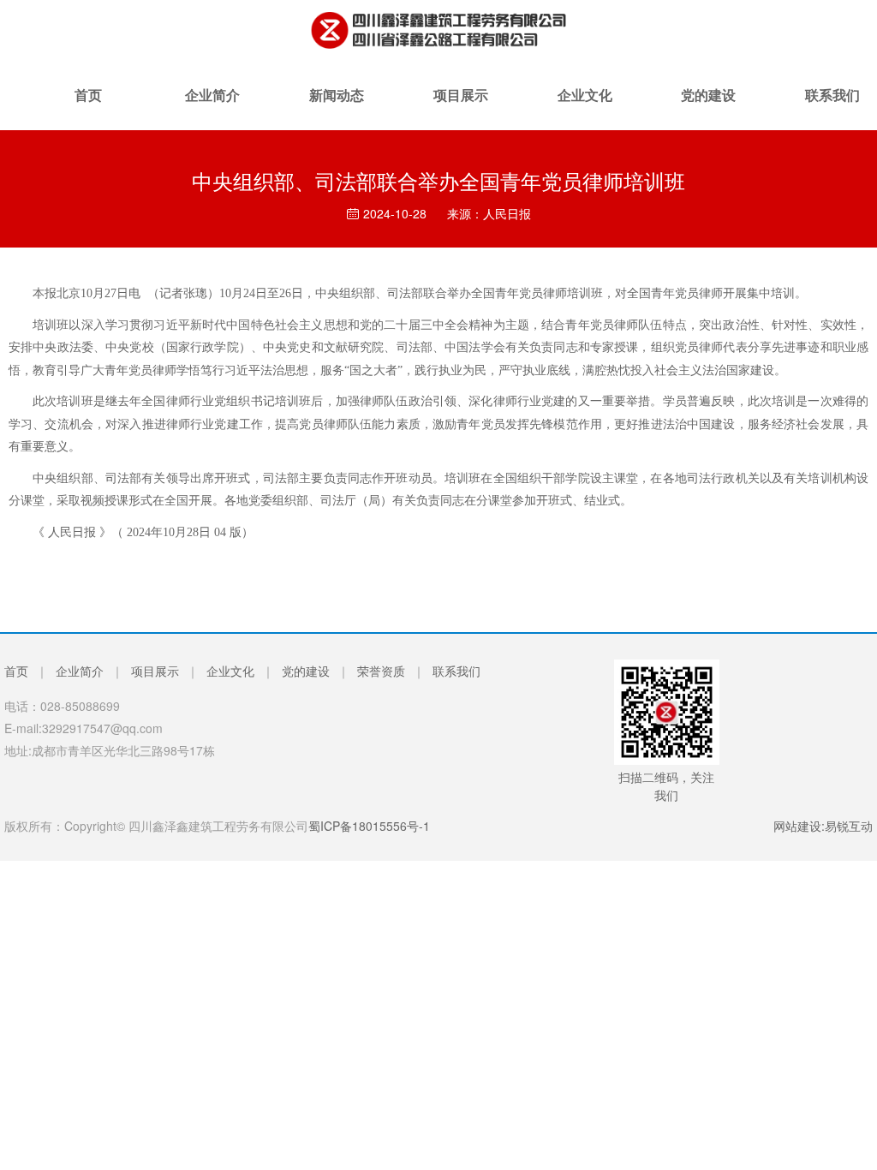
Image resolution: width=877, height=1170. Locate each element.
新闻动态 (336, 107)
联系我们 (456, 670)
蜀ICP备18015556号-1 (369, 825)
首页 (88, 107)
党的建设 (708, 107)
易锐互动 (849, 825)
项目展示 (460, 107)
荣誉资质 (381, 670)
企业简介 (212, 107)
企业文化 (585, 107)
